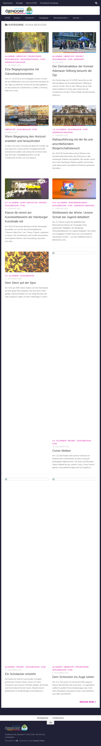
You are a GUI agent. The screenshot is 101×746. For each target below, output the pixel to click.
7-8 (53, 129)
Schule (17, 18)
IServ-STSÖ (31, 3)
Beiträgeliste (42, 718)
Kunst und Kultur (28, 203)
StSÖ (42, 59)
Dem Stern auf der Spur (20, 282)
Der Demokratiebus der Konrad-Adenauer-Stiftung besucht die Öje (73, 71)
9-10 (54, 203)
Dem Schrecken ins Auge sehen (73, 677)
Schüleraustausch (29, 59)
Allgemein (10, 56)
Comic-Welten (61, 450)
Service (76, 18)
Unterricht (29, 18)
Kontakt (19, 3)
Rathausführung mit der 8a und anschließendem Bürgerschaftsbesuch (72, 144)
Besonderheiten (60, 18)
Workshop (79, 59)
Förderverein (58, 718)
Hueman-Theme (39, 741)
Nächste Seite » (88, 702)
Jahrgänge (43, 18)
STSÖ (7, 18)
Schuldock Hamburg (49, 3)
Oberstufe (21, 56)
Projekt (80, 56)
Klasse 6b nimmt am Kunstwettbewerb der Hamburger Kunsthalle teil (26, 217)
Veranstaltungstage (15, 62)
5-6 (6, 203)
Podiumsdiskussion (78, 203)
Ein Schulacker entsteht (20, 674)
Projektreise (34, 56)
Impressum (8, 3)
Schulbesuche (12, 59)
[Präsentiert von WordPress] (17, 741)
